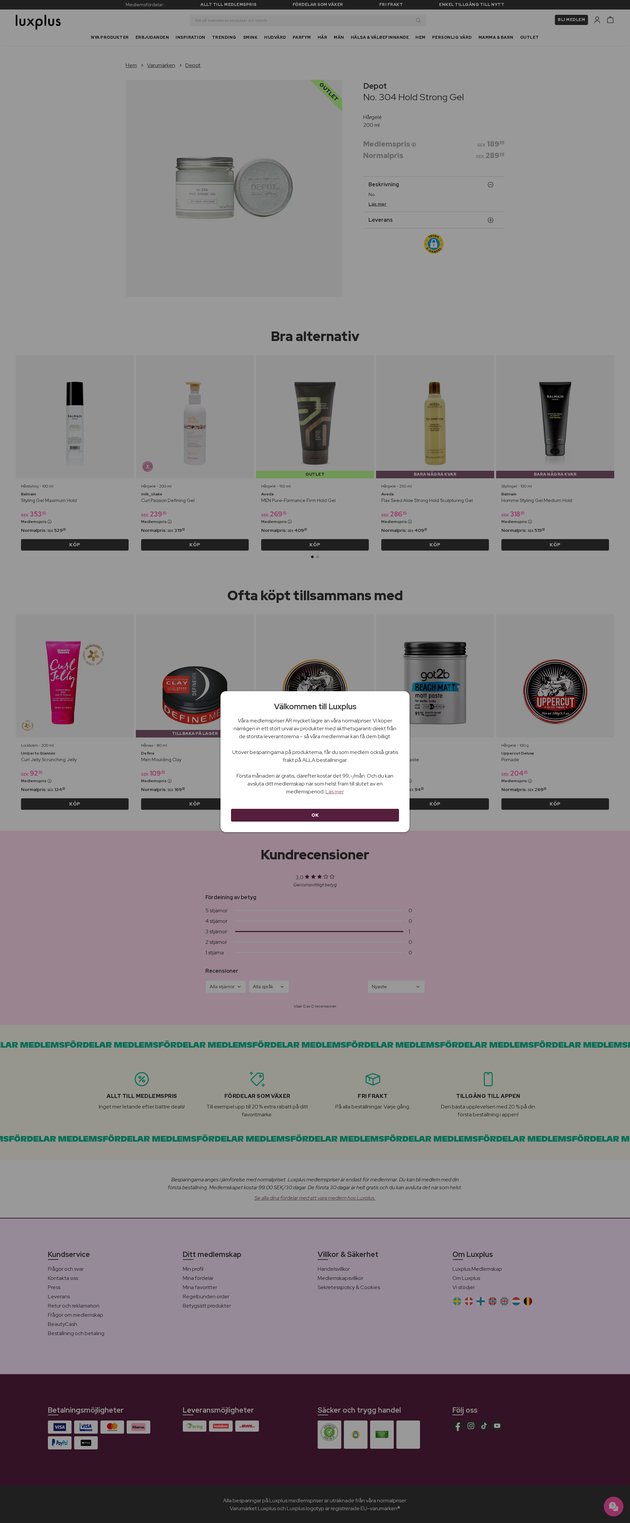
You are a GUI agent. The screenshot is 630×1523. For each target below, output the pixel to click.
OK (315, 815)
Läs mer (335, 791)
